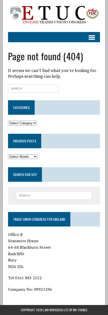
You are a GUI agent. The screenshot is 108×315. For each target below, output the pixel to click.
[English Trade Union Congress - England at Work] (54, 16)
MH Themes (80, 310)
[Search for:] (33, 88)
